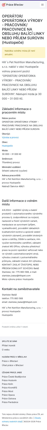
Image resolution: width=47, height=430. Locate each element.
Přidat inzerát (8, 345)
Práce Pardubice (10, 402)
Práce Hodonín (9, 380)
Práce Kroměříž (9, 387)
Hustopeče (7, 145)
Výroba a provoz (10, 137)
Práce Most (7, 391)
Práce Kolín (7, 384)
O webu (6, 349)
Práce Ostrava (9, 398)
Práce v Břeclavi (10, 361)
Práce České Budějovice (14, 376)
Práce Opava (8, 395)
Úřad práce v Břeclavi (12, 365)
